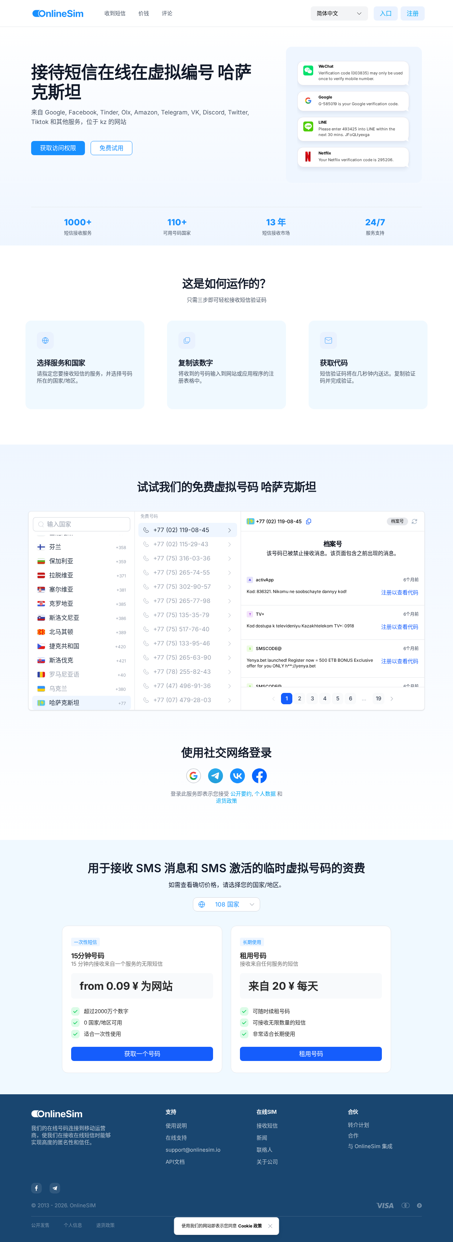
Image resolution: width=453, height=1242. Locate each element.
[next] (391, 698)
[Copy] (309, 521)
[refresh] (414, 521)
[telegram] (215, 775)
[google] (193, 775)
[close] (270, 1226)
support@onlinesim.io (193, 1149)
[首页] (57, 13)
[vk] (237, 775)
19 (378, 698)
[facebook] (259, 775)
